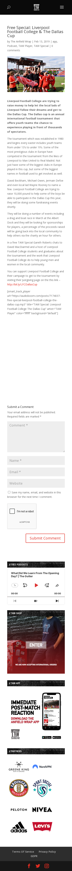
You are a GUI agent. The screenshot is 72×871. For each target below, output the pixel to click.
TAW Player (25, 46)
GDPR (34, 856)
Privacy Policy (47, 851)
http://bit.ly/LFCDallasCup (22, 284)
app (55, 41)
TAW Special (41, 46)
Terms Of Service (23, 851)
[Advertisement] (36, 351)
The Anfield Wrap (21, 41)
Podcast (12, 46)
